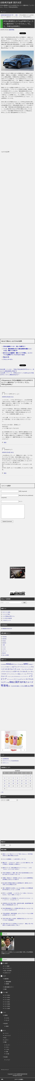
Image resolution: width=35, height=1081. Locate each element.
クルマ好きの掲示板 (7, 618)
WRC (26, 664)
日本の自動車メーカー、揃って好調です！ (14, 346)
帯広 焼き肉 (11, 686)
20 (17, 783)
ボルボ (16, 676)
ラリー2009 (7, 1004)
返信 (5, 442)
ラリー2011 (7, 1001)
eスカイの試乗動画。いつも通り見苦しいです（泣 (14, 859)
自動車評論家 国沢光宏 (10, 2)
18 (9, 783)
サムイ (31, 669)
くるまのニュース (7, 620)
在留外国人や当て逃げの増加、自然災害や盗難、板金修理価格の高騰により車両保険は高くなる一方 (18, 904)
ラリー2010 (7, 1006)
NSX (20, 664)
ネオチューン (6, 762)
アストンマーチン (8, 359)
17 (4, 783)
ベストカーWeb (6, 614)
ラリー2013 (7, 997)
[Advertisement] (17, 132)
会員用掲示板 (6, 758)
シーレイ (8, 1059)
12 (13, 780)
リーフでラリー (8, 968)
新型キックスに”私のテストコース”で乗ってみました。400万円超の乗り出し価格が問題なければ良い (18, 854)
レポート (6, 1040)
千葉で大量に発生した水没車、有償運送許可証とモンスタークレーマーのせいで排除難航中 (18, 919)
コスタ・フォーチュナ (22, 669)
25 (9, 786)
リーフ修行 (7, 966)
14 (21, 780)
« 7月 (2, 792)
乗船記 (12, 682)
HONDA (4, 664)
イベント (6, 1033)
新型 (15, 686)
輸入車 (4, 653)
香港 (31, 686)
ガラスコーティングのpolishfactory (11, 760)
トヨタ (7, 1049)
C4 (1, 664)
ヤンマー (8, 1045)
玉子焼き (22, 686)
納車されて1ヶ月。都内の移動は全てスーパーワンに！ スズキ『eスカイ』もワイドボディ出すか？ (17, 868)
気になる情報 (6, 655)
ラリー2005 (7, 1008)
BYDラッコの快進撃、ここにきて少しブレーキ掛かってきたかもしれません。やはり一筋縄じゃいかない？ (18, 894)
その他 (7, 1053)
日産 (7, 1051)
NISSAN (4, 638)
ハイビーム (9, 676)
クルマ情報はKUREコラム (9, 616)
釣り (5, 1037)
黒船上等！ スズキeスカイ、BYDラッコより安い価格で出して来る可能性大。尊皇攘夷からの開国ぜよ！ (18, 863)
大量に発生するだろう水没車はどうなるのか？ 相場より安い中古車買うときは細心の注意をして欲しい (18, 924)
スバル (4, 647)
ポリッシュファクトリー (23, 676)
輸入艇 (5, 1057)
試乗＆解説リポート (9, 987)
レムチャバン (21, 679)
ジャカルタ (23, 671)
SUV (22, 664)
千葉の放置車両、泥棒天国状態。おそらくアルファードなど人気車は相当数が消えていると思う (18, 914)
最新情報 (11, 29)
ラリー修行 (5, 992)
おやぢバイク (7, 972)
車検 (5, 989)
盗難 (25, 686)
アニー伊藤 (11, 666)
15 (26, 780)
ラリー (16, 679)
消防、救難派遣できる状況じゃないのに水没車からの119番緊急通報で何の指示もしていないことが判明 (18, 888)
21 (21, 783)
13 (17, 780)
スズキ (4, 649)
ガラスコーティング (26, 666)
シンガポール (14, 671)
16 (30, 780)
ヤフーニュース (10, 679)
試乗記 (28, 686)
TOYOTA (5, 636)
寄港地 (4, 685)
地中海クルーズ (26, 682)
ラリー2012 (7, 999)
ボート (4, 1030)
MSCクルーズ (15, 664)
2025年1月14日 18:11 (8, 452)
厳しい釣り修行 (8, 970)
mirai (8, 664)
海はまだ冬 (6, 357)
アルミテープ (18, 666)
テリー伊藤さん (18, 673)
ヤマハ (7, 1047)
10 (4, 780)
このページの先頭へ (18, 1079)
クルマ (4, 976)
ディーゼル (24, 673)
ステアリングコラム (10, 673)
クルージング (7, 1035)
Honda (4, 640)
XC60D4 (30, 664)
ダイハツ (5, 651)
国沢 (17, 682)
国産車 (5, 1015)
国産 (5, 1042)
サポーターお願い (7, 612)
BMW (7, 1026)
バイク (4, 1012)
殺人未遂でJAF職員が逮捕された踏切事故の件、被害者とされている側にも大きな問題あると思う (18, 883)
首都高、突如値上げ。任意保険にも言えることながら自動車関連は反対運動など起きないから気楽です (18, 878)
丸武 (8, 682)
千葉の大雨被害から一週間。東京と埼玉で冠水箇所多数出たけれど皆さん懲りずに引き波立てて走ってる (18, 873)
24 (4, 786)
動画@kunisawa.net (7, 628)
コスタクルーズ (10, 669)
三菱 (4, 645)
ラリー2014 (7, 995)
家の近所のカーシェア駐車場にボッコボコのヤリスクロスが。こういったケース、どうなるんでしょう (18, 899)
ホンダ (13, 676)
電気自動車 (8, 981)
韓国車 (7, 983)
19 (13, 783)
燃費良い (18, 686)
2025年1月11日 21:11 (7, 397)
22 (26, 783)
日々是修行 (5, 963)
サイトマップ (5, 1069)
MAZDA (4, 643)
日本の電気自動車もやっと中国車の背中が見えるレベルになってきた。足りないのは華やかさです (18, 909)
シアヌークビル (5, 671)
